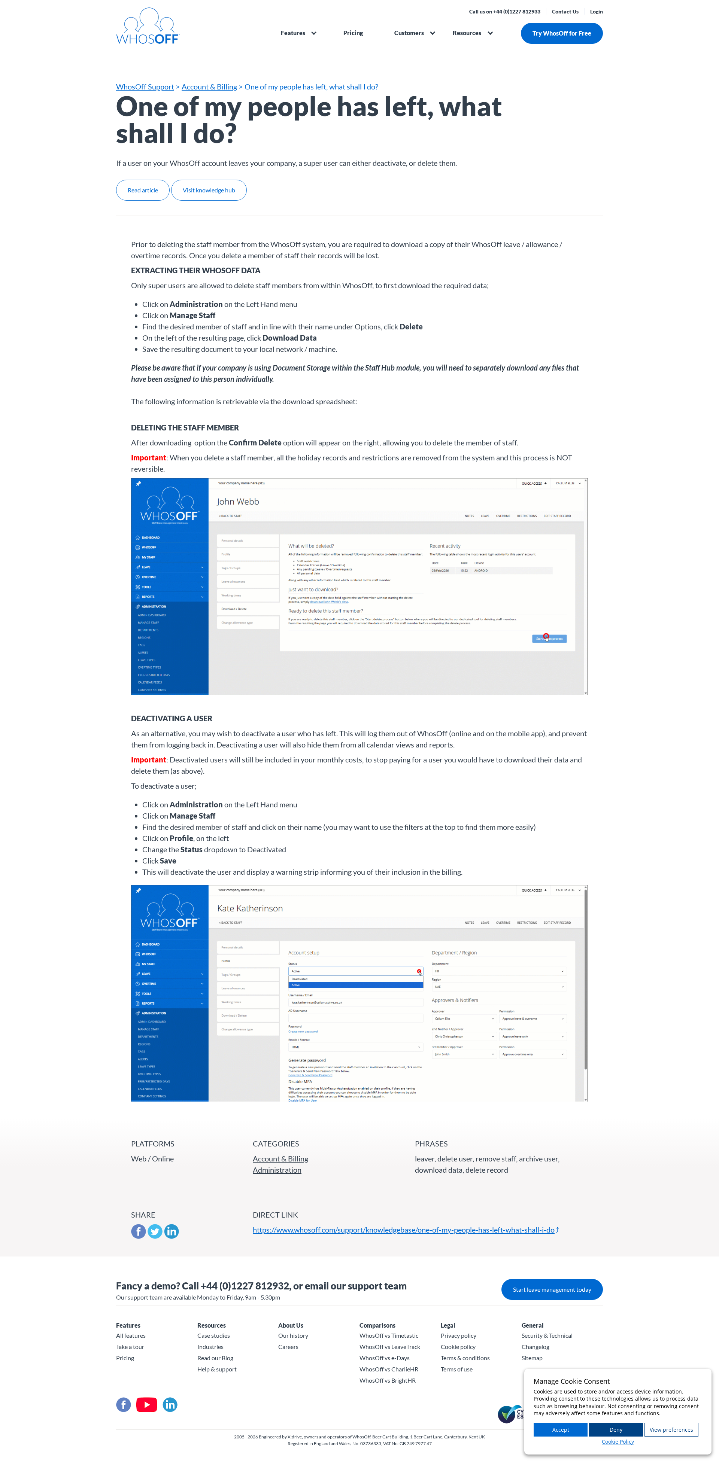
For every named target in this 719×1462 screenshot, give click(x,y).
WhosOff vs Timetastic (389, 1335)
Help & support (217, 1369)
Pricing (353, 32)
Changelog (535, 1346)
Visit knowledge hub (209, 190)
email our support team (356, 1286)
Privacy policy (458, 1335)
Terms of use (457, 1369)
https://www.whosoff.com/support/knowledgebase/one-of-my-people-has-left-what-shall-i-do (404, 1229)
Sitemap (532, 1357)
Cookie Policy (618, 1441)
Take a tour (130, 1346)
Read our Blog (215, 1357)
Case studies (213, 1335)
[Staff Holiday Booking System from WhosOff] (191, 29)
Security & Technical (547, 1335)
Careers (288, 1346)
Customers (409, 32)
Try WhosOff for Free (562, 33)
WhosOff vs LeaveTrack (390, 1346)
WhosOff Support (145, 86)
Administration (277, 1169)
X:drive (295, 1437)
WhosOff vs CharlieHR (389, 1369)
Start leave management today (552, 1289)
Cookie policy (458, 1346)
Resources (467, 32)
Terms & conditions (465, 1357)
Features (293, 32)
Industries (210, 1346)
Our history (293, 1335)
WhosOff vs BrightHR (388, 1380)
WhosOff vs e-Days (385, 1357)
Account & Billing (209, 86)
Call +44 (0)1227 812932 (235, 1286)
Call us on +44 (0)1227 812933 (504, 11)
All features (131, 1335)
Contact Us (565, 11)
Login (596, 11)
